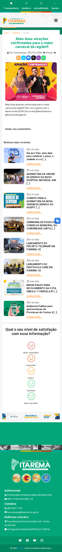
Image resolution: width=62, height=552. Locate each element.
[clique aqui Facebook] (27, 540)
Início (7, 33)
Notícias (16, 33)
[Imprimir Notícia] (18, 58)
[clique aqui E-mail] (20, 540)
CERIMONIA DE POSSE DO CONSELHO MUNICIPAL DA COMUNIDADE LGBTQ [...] (41, 225)
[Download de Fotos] (23, 58)
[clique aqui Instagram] (42, 540)
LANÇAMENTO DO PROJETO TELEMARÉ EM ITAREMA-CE (40, 246)
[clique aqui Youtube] (34, 540)
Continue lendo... (34, 164)
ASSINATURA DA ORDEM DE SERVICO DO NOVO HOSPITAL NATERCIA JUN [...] (41, 179)
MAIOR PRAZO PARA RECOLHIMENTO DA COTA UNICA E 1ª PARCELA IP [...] (41, 288)
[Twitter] (33, 58)
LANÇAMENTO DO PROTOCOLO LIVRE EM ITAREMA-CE (39, 267)
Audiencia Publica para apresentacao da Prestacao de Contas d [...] (41, 309)
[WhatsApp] (43, 58)
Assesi (20, 548)
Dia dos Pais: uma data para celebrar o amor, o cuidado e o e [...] (40, 156)
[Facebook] (28, 58)
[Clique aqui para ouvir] (38, 58)
